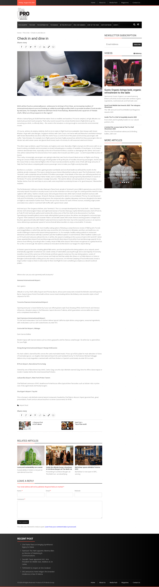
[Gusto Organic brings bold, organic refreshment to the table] (123, 72)
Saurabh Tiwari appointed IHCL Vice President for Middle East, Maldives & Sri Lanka (37, 561)
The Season (54, 25)
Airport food (24, 405)
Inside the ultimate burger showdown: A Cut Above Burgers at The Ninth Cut (59, 468)
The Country (22, 25)
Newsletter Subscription (120, 35)
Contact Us (136, 3)
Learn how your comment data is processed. (60, 527)
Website (77, 491)
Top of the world (80, 423)
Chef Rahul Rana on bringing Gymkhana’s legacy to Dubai (123, 173)
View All (138, 53)
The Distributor (42, 25)
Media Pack (113, 3)
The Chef (32, 25)
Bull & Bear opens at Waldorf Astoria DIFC (87, 468)
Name (20, 491)
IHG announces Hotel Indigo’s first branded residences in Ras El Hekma (38, 573)
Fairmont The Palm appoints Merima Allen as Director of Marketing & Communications (38, 553)
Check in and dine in (32, 38)
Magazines (125, 3)
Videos (109, 82)
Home (93, 3)
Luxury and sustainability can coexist (29, 467)
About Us (102, 3)
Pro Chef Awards (79, 25)
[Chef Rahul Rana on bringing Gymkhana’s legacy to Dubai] (123, 167)
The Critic (26, 33)
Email (48, 491)
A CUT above (38, 423)
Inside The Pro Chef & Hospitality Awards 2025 (120, 117)
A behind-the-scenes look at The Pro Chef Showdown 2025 (119, 128)
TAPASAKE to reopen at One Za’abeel (36, 568)
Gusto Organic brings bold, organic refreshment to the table (122, 91)
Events (115, 25)
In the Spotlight (66, 25)
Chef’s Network (106, 25)
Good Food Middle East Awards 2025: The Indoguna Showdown (122, 106)
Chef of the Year (93, 25)
